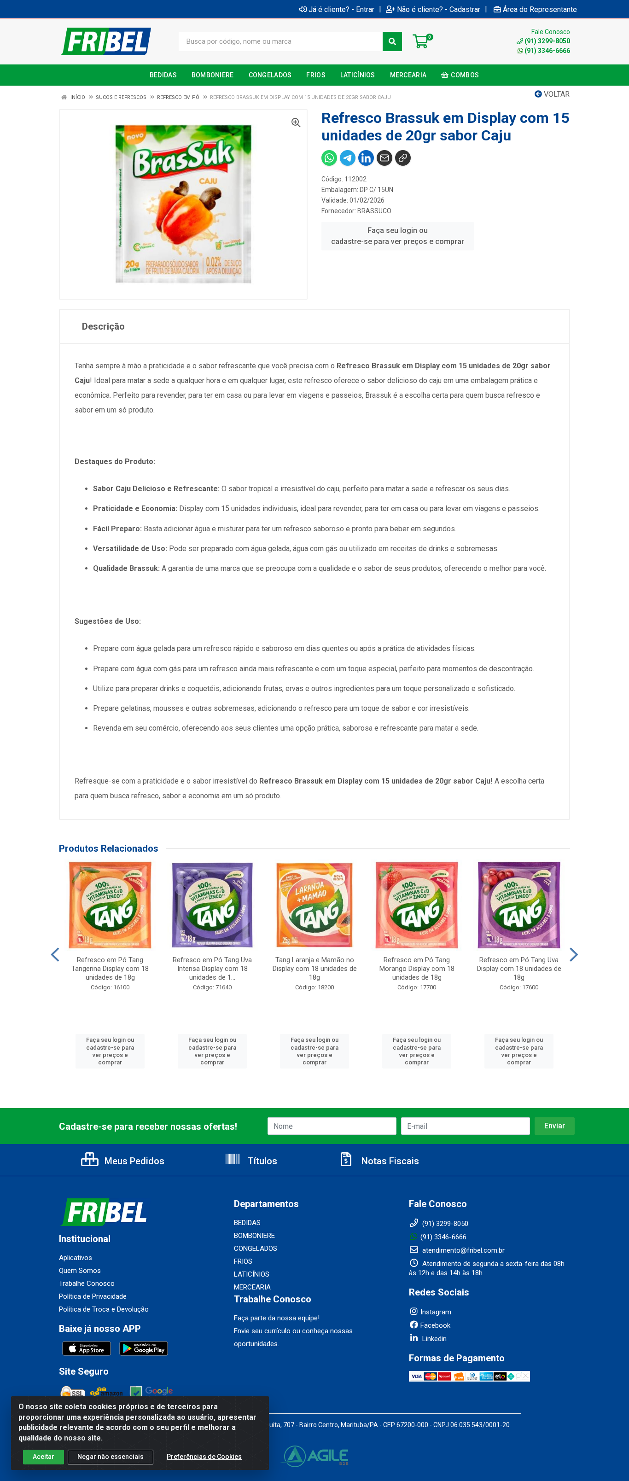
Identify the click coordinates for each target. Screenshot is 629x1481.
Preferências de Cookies (204, 1456)
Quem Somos (80, 1270)
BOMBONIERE (254, 1235)
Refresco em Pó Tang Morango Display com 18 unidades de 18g (416, 969)
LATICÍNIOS (251, 1274)
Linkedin (433, 1339)
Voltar (556, 94)
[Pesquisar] (392, 41)
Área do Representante (540, 9)
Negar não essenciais (110, 1456)
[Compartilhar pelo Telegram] (347, 158)
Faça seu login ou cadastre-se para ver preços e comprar (397, 236)
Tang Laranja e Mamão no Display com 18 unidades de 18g (315, 969)
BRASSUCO (374, 211)
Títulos (261, 1161)
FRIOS (243, 1261)
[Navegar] (55, 955)
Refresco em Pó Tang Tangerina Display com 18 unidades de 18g (110, 969)
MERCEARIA (252, 1287)
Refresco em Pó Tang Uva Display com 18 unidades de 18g (519, 969)
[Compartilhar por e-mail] (384, 158)
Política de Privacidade (93, 1296)
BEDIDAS (247, 1223)
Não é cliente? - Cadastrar (438, 9)
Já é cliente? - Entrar (341, 9)
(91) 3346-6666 (547, 50)
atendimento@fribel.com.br (462, 1250)
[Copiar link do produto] (403, 158)
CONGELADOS (255, 1248)
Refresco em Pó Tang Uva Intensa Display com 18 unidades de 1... (212, 969)
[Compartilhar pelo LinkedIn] (366, 158)
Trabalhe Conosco (87, 1283)
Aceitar (43, 1456)
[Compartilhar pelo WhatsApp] (329, 158)
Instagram (435, 1312)
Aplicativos (75, 1258)
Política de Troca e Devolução (104, 1309)
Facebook (435, 1325)
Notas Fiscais (389, 1161)
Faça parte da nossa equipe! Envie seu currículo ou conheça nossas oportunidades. (293, 1331)
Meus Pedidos (133, 1161)
